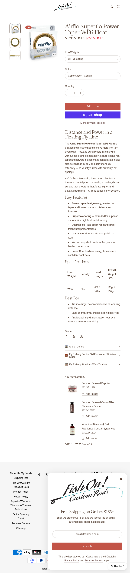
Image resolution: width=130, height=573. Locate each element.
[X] (46, 474)
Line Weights (72, 52)
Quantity (70, 86)
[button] (25, 42)
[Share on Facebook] (66, 337)
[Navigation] (10, 6)
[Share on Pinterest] (81, 337)
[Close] (120, 478)
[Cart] (118, 6)
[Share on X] (74, 337)
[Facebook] (39, 474)
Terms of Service (94, 560)
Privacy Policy (71, 560)
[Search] (111, 6)
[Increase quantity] (80, 92)
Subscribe (87, 546)
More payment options (92, 122)
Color (68, 69)
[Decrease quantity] (68, 92)
